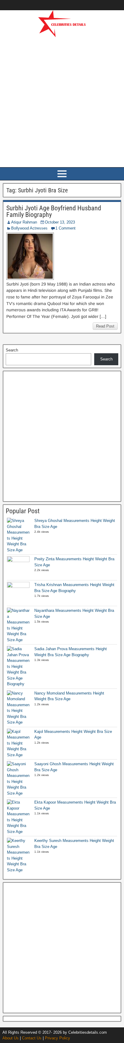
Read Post (105, 326)
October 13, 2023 (60, 222)
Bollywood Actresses (29, 228)
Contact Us (32, 1038)
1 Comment (65, 228)
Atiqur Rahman (24, 222)
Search (12, 350)
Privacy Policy (57, 1038)
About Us (10, 1038)
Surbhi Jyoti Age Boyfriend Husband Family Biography (53, 211)
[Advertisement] (62, 101)
